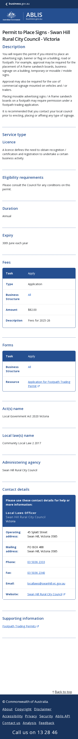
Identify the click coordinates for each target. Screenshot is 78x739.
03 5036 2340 (36, 573)
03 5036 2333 (36, 562)
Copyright (23, 709)
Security (46, 716)
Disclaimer (43, 709)
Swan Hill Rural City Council (46, 594)
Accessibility (12, 716)
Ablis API (62, 716)
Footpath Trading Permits (20, 626)
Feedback (46, 723)
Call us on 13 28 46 (35, 732)
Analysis (30, 723)
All (29, 295)
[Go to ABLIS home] (22, 15)
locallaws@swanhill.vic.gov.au (46, 583)
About (7, 709)
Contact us (11, 723)
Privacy (31, 716)
